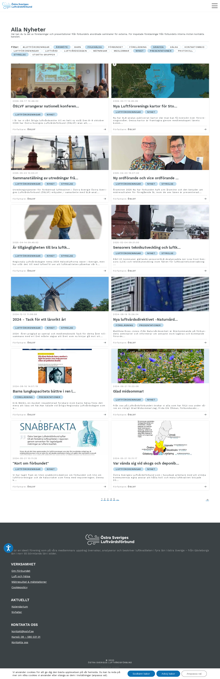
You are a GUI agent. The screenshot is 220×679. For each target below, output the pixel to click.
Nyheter (17, 612)
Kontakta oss (20, 642)
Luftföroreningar (26, 50)
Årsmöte (62, 47)
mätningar (100, 50)
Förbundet (115, 47)
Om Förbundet (21, 570)
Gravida (158, 47)
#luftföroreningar (36, 47)
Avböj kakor (168, 673)
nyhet (140, 50)
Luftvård (51, 50)
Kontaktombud (195, 47)
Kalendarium (20, 606)
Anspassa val (194, 673)
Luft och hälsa (21, 576)
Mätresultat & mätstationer (29, 581)
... (118, 499)
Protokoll (185, 50)
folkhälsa (95, 47)
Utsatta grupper (43, 54)
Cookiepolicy (20, 587)
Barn (77, 47)
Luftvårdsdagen (75, 50)
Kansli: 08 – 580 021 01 (26, 636)
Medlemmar (121, 50)
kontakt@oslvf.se (23, 631)
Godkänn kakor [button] (141, 673)
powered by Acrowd (110, 667)
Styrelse (20, 54)
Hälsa (174, 47)
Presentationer (161, 50)
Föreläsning (138, 47)
